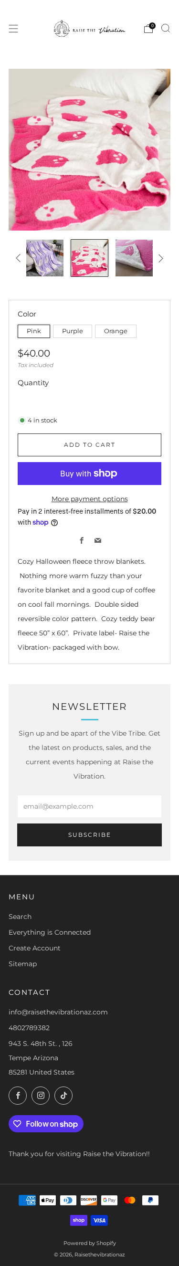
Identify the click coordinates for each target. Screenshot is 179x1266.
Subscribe (89, 834)
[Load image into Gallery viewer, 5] (134, 258)
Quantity (33, 382)
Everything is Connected (50, 932)
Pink (34, 331)
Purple (72, 331)
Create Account (35, 948)
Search (20, 916)
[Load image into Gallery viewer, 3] (44, 258)
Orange (115, 331)
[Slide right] (159, 258)
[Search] (165, 28)
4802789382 (29, 1027)
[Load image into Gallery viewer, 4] (89, 258)
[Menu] (13, 28)
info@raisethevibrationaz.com (58, 1012)
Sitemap (23, 964)
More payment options (90, 499)
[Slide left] (20, 258)
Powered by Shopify (89, 1243)
